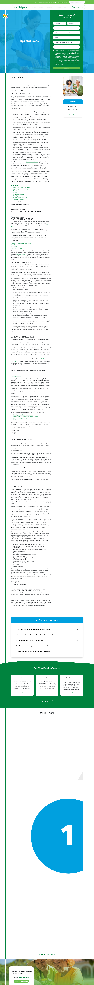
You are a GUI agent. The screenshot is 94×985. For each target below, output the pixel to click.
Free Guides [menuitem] (16, 191)
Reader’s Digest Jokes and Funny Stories (21, 243)
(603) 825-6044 (24, 977)
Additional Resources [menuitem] (18, 199)
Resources (49, 7)
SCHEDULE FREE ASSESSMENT (33, 212)
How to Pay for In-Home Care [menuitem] (20, 189)
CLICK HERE (14, 361)
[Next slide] (52, 698)
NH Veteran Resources (73, 112)
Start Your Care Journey (47, 955)
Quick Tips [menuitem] (16, 196)
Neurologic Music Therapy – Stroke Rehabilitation (25, 416)
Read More (22, 693)
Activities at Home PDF (16, 248)
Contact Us (66, 68)
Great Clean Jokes (15, 245)
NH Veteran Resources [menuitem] (18, 194)
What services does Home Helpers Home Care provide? (33, 629)
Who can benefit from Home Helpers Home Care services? (34, 635)
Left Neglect (16, 420)
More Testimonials (47, 702)
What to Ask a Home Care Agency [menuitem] (21, 187)
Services (34, 7)
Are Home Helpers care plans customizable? (30, 640)
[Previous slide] (42, 698)
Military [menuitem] (15, 192)
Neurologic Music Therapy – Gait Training (23, 415)
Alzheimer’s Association (22, 254)
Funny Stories (14, 246)
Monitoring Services (73, 109)
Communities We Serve (60, 7)
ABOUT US (26, 204)
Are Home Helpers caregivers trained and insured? (32, 646)
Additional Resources (73, 106)
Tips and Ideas (73, 115)
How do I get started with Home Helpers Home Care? (33, 651)
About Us (41, 7)
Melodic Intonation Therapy (20, 418)
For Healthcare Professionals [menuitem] (20, 197)
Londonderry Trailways (45, 359)
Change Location (62, 2)
